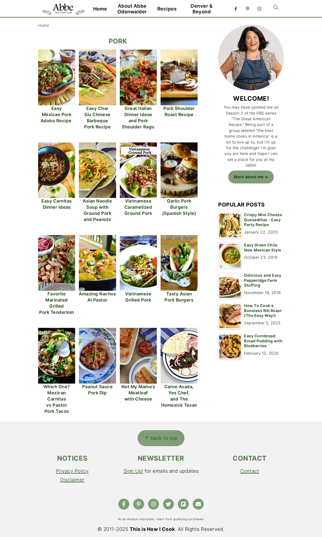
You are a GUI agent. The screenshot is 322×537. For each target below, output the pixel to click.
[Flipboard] (183, 504)
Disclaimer (72, 480)
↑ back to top (161, 438)
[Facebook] (236, 9)
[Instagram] (259, 9)
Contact (249, 471)
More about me (249, 176)
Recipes (167, 9)
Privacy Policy (72, 471)
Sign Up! (133, 471)
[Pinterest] (247, 9)
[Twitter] (168, 504)
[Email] (198, 504)
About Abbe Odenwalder (132, 8)
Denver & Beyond (202, 8)
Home (100, 9)
